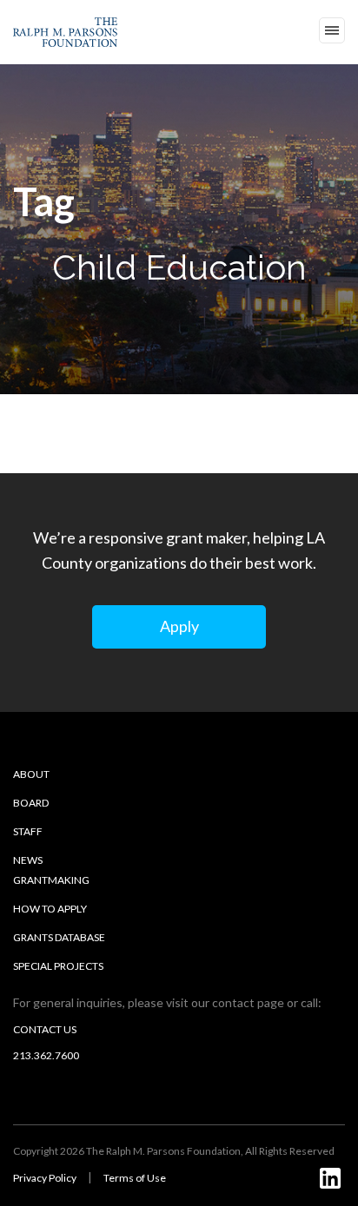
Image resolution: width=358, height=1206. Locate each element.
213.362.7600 (46, 1055)
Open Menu (332, 30)
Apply (179, 626)
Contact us (44, 1029)
